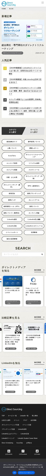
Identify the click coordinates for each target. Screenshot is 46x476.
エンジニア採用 (12, 163)
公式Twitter (37, 454)
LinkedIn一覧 (24, 416)
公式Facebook (23, 454)
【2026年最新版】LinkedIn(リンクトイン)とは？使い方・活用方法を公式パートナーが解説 (25, 71)
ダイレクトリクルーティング (34, 156)
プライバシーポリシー (26, 473)
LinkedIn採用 (12, 219)
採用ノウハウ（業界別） (12, 213)
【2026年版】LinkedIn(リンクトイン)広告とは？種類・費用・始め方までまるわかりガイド (25, 91)
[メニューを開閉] (42, 3)
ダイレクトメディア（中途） (34, 177)
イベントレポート (12, 232)
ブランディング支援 (8, 429)
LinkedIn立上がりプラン (9, 434)
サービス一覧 (12, 416)
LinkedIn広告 (12, 226)
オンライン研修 (34, 213)
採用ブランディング (34, 193)
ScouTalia (12, 156)
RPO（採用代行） (34, 186)
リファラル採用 (34, 163)
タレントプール (34, 200)
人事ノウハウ (12, 148)
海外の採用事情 (12, 239)
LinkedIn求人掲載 (34, 219)
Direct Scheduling (7, 443)
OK (15, 473)
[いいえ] (43, 469)
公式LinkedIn (8, 454)
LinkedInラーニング (8, 438)
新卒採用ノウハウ (34, 141)
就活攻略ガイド (12, 141)
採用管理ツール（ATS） (12, 206)
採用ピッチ (12, 200)
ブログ (25, 420)
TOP (3, 416)
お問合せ (29, 443)
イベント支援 (26, 425)
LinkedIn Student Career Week (28, 438)
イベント (17, 420)
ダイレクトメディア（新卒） (12, 186)
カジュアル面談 (12, 170)
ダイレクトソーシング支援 (10, 425)
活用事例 (34, 232)
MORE (37, 270)
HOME (4, 9)
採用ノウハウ (34, 206)
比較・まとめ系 (12, 177)
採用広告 (12, 193)
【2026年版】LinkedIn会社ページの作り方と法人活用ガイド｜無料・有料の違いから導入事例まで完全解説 (25, 111)
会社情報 (33, 420)
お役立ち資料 (6, 420)
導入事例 (35, 416)
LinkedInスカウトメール (34, 226)
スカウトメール (34, 170)
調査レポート (34, 148)
